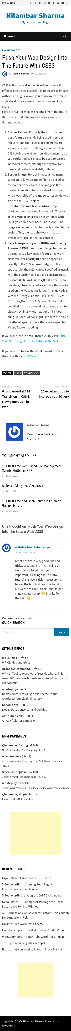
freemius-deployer (15, 772)
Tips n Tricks (31, 373)
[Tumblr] (54, 3)
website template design (32, 547)
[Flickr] (63, 3)
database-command (16, 669)
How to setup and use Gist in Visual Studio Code (33, 930)
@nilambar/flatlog (15, 745)
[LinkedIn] (49, 3)
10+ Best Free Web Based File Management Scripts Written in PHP (32, 468)
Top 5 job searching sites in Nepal (23, 943)
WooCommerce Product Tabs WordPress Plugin (33, 937)
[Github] (58, 3)
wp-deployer (11, 689)
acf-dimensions (12, 716)
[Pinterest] (40, 3)
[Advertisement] (35, 833)
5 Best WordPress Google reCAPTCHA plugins (31, 895)
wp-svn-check (11, 756)
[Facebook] (31, 3)
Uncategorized (11, 50)
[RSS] (67, 3)
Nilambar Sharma (35, 15)
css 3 (18, 373)
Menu (11, 36)
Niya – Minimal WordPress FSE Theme (26, 878)
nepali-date (10, 705)
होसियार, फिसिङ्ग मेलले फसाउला (22, 486)
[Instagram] (45, 3)
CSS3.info (32, 356)
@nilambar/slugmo (15, 794)
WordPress (8, 1025)
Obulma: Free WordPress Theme (23, 924)
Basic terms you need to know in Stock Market (32, 949)
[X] (35, 3)
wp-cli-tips (9, 658)
